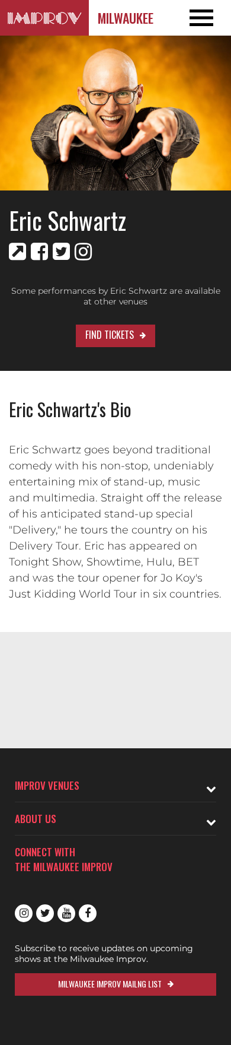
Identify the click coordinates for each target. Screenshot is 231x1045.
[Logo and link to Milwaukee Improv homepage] (44, 18)
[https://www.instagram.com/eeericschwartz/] (83, 252)
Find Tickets (109, 335)
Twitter (45, 913)
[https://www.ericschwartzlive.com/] (17, 252)
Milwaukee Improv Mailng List (110, 983)
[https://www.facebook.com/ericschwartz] (39, 252)
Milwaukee (125, 17)
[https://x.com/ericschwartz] (61, 252)
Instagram (24, 913)
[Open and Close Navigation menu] (208, 18)
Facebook (88, 913)
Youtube (66, 913)
